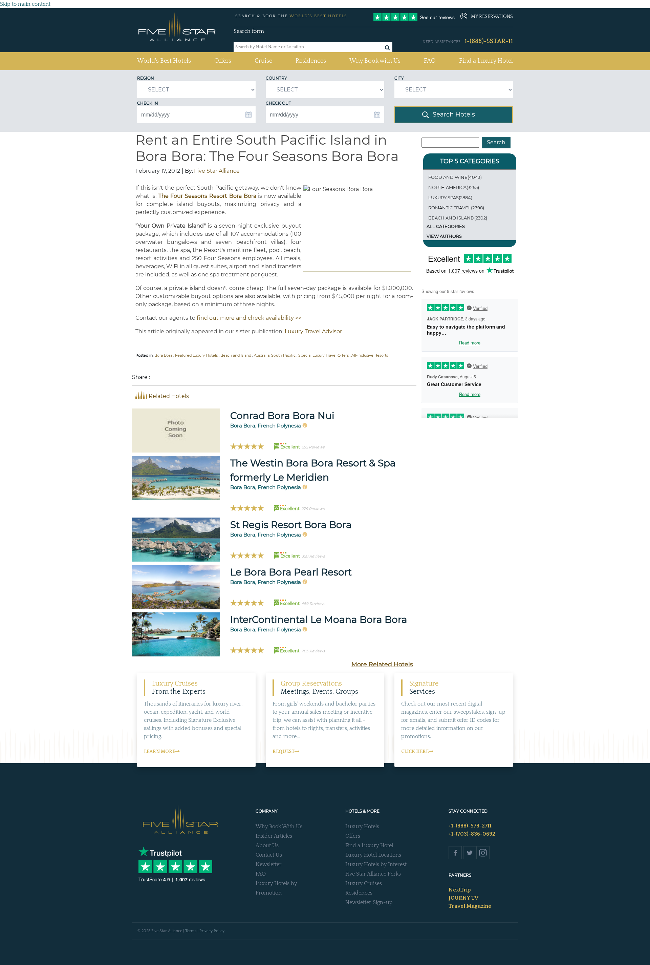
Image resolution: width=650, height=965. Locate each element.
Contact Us (269, 855)
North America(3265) (453, 187)
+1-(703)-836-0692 (472, 834)
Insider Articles (274, 836)
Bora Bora (163, 355)
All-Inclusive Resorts (369, 355)
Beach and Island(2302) (457, 218)
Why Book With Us (279, 826)
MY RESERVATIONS (492, 16)
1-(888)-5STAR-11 (488, 41)
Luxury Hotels (362, 826)
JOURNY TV (463, 898)
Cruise (263, 61)
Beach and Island (235, 355)
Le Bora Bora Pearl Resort (291, 572)
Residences (311, 61)
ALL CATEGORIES (446, 226)
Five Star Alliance (217, 171)
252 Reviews (313, 447)
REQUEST (284, 751)
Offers (222, 61)
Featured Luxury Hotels (196, 355)
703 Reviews (313, 651)
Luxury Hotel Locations (373, 855)
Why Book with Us (374, 61)
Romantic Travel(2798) (456, 207)
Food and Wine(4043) (455, 177)
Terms (190, 931)
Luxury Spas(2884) (450, 197)
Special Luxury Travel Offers (323, 355)
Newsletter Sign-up (369, 902)
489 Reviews (313, 603)
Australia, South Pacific (275, 355)
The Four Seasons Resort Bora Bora (207, 196)
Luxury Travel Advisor (313, 331)
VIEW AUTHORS (444, 236)
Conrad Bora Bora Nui (282, 415)
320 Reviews (313, 556)
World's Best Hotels (164, 60)
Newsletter (269, 864)
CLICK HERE (415, 751)
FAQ (430, 61)
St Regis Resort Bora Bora (291, 524)
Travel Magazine (470, 906)
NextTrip (460, 890)
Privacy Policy (211, 931)
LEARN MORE (159, 751)
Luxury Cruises (363, 883)
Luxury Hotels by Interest (376, 864)
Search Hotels (454, 114)
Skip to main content (25, 4)
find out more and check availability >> (249, 318)
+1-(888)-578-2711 (470, 826)
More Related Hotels (382, 664)
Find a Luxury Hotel (486, 61)
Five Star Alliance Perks (373, 874)
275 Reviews (312, 508)
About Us (267, 845)
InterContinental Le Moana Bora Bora (318, 619)
